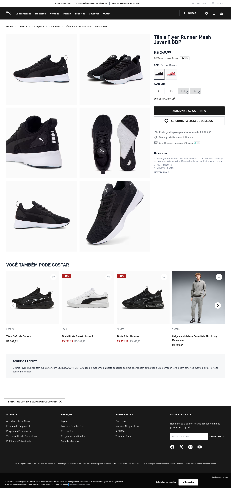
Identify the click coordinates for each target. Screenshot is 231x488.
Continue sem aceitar (220, 477)
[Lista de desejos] (206, 13)
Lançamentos (23, 13)
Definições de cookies (166, 482)
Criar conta (216, 436)
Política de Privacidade (79, 484)
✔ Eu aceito (188, 482)
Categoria (38, 26)
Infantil (67, 13)
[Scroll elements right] (218, 305)
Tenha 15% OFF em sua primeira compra (31, 401)
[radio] (159, 74)
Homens (54, 13)
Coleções (94, 13)
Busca (192, 13)
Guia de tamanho (162, 99)
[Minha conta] (221, 13)
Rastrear (201, 3)
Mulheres (40, 13)
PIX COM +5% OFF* (63, 3)
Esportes (80, 13)
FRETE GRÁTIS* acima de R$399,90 (91, 3)
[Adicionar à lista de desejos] (53, 277)
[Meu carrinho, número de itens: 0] (214, 13)
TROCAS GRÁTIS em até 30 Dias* (126, 3)
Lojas (220, 3)
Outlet (106, 13)
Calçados (55, 26)
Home (9, 26)
